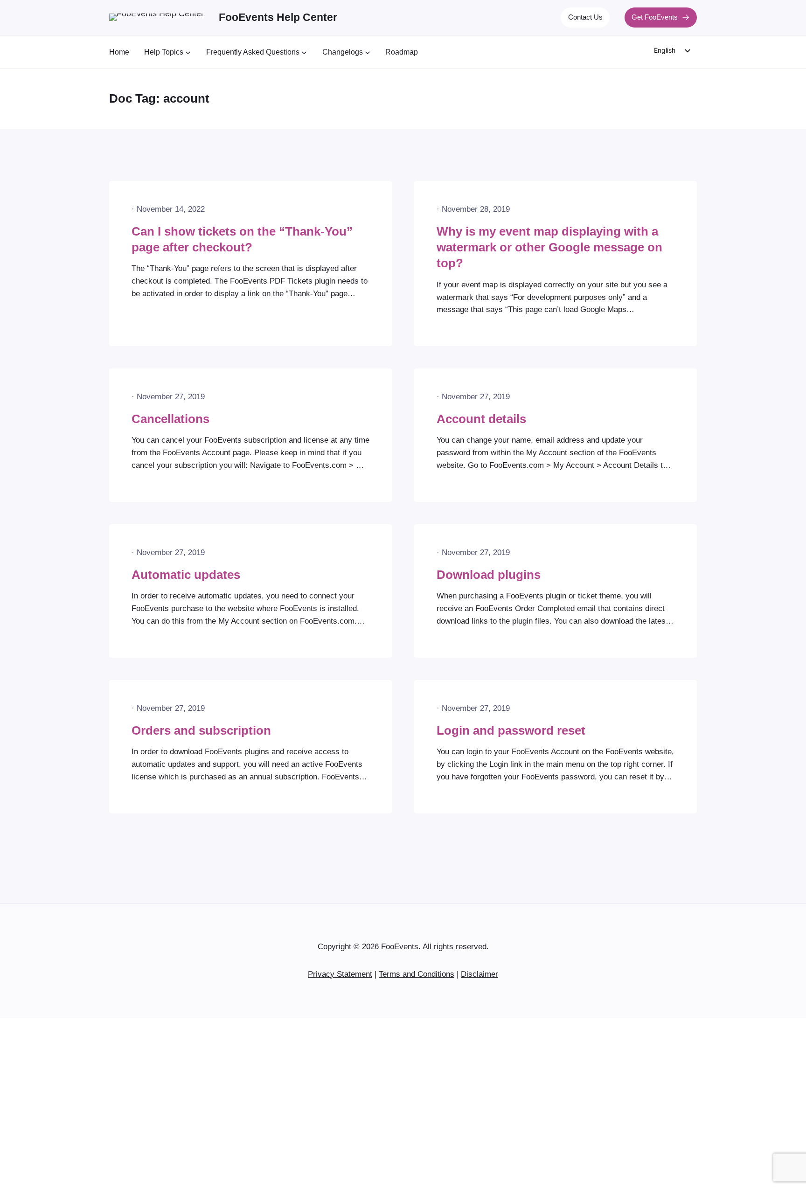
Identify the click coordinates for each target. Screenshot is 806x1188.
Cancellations (170, 419)
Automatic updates (186, 575)
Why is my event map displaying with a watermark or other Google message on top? (549, 247)
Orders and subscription (201, 730)
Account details (481, 419)
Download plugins (489, 575)
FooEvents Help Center (278, 17)
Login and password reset (511, 730)
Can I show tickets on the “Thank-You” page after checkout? (242, 239)
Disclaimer (479, 974)
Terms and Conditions (416, 974)
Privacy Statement (340, 974)
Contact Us (585, 17)
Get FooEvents (655, 17)
